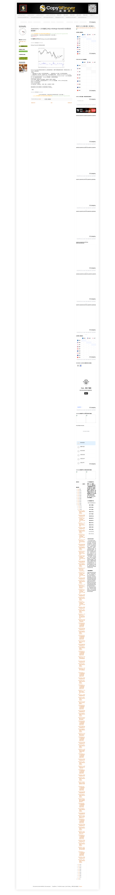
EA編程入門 (92, 15)
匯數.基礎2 (66, 15)
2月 (79, 875)
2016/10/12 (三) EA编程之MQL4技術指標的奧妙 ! (81, 734)
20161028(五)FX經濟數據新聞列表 (81, 545)
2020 (78, 498)
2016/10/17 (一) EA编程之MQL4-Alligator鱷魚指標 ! (81, 692)
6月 (79, 869)
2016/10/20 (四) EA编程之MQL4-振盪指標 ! (81, 641)
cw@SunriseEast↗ (40, 15)
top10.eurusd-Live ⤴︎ (82, 17)
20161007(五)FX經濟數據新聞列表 (81, 792)
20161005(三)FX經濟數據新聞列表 (81, 825)
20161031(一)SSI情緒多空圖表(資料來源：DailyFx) (81, 531)
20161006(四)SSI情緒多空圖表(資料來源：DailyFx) (81, 810)
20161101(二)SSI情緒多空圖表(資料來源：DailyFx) (81, 512)
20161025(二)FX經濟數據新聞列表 (81, 595)
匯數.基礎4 (79, 15)
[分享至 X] (47, 99)
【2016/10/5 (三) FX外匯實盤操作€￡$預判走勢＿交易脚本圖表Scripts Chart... (81, 821)
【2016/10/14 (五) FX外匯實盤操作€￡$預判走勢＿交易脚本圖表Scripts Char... (81, 707)
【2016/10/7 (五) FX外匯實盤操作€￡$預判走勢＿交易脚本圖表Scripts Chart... (81, 788)
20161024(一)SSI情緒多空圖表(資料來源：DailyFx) (81, 611)
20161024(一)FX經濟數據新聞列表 (81, 608)
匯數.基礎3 (72, 15)
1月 (79, 877)
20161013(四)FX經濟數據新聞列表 (81, 727)
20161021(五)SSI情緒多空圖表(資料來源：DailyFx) (81, 632)
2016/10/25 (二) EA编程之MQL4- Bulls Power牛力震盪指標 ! (81, 586)
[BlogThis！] (46, 99)
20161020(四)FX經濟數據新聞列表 (81, 645)
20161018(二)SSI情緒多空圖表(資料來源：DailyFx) (81, 682)
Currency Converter (23, 51)
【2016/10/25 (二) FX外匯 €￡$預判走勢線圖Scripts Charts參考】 (81, 591)
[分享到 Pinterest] (50, 99)
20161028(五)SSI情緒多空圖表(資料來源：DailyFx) (81, 548)
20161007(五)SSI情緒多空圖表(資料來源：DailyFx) (81, 796)
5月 (79, 870)
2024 (78, 492)
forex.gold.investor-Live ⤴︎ (36, 17)
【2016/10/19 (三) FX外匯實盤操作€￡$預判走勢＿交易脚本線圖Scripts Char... (81, 653)
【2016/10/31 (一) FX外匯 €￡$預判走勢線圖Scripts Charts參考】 (81, 519)
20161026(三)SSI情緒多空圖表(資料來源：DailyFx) (81, 582)
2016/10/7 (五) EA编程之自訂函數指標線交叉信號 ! (81, 783)
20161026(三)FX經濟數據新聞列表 (81, 578)
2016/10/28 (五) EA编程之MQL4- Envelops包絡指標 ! (81, 541)
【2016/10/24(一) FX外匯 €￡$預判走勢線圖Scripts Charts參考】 (81, 603)
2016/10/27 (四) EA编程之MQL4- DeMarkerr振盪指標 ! (81, 553)
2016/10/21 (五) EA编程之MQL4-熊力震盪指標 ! (81, 620)
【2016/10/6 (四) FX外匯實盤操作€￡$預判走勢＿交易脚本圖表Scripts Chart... (81, 805)
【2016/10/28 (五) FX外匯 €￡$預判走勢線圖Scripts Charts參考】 (81, 536)
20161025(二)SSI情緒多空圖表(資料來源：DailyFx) (81, 599)
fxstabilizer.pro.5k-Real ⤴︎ (71, 17)
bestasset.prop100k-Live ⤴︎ (23, 17)
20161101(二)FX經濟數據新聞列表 (81, 516)
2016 (78, 504)
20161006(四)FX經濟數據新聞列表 (81, 813)
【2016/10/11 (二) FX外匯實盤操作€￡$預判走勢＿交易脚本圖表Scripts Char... (81, 755)
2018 (78, 501)
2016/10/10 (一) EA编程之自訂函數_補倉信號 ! (81, 767)
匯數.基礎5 (85, 15)
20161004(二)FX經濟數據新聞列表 (81, 841)
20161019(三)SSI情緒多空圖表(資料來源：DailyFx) (81, 665)
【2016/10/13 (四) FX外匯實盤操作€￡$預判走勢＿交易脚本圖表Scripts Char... (81, 723)
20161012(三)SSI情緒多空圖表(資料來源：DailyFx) (81, 746)
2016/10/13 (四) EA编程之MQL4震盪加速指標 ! (81, 718)
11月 (79, 507)
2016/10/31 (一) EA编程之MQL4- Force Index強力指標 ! (81, 524)
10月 (79, 509)
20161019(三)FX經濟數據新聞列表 (81, 661)
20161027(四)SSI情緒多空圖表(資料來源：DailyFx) (81, 565)
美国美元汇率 (24, 46)
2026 (78, 489)
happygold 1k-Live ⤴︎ (59, 17)
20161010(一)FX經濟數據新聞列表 (81, 775)
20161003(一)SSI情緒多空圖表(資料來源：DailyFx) (81, 861)
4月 (79, 872)
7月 (79, 867)
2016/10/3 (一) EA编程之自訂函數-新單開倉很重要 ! (81, 849)
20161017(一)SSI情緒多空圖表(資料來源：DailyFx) (81, 699)
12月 (79, 506)
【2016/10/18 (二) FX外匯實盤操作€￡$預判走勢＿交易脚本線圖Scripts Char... (81, 674)
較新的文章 (33, 102)
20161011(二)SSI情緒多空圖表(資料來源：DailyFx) (81, 763)
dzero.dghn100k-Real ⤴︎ (48, 17)
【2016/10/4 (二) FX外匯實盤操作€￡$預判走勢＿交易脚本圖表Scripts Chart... (81, 836)
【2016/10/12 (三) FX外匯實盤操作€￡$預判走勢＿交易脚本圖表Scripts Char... (81, 738)
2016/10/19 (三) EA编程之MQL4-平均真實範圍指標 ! (81, 658)
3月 (79, 873)
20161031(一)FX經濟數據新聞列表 (81, 528)
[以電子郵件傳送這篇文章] (45, 99)
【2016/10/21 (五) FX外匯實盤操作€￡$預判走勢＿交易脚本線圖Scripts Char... (81, 625)
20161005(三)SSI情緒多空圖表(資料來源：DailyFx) (81, 828)
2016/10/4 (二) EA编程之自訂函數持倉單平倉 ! (81, 832)
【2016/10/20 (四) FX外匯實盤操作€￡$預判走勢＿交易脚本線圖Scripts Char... (81, 637)
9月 (79, 864)
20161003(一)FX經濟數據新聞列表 (81, 858)
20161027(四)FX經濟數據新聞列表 (81, 562)
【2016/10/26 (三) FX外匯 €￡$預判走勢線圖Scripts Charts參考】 (81, 574)
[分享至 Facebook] (49, 99)
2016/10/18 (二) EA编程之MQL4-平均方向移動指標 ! (81, 669)
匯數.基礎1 (59, 15)
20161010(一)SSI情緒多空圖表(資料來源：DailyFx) (81, 779)
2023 (78, 493)
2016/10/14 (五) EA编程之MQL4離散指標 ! (81, 702)
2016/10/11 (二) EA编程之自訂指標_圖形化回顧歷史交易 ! (81, 751)
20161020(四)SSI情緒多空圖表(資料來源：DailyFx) (81, 648)
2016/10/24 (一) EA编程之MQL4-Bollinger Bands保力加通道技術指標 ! (81, 616)
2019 (78, 500)
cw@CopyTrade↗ (21, 15)
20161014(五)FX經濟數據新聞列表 (81, 711)
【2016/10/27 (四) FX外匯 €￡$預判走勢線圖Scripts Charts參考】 (81, 557)
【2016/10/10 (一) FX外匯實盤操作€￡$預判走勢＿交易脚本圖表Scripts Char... (81, 771)
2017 (78, 503)
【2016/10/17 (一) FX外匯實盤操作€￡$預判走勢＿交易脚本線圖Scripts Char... (81, 686)
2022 (78, 495)
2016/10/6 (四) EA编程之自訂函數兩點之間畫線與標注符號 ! (81, 800)
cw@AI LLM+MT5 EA (50, 15)
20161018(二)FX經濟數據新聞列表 (81, 678)
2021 (78, 497)
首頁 (51, 102)
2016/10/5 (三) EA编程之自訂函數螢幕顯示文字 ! (81, 816)
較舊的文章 (70, 102)
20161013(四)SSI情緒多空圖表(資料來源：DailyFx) (81, 730)
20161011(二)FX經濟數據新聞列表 (81, 760)
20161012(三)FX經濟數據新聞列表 (81, 743)
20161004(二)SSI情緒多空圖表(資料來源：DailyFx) (81, 844)
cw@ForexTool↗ (30, 15)
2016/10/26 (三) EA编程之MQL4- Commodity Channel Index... (81, 569)
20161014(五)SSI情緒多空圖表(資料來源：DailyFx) (81, 714)
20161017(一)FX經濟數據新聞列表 (81, 695)
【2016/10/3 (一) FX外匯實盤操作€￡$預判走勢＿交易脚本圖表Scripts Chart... (81, 853)
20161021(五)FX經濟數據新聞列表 (81, 629)
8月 (79, 866)
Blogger (80, 886)
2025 (78, 490)
